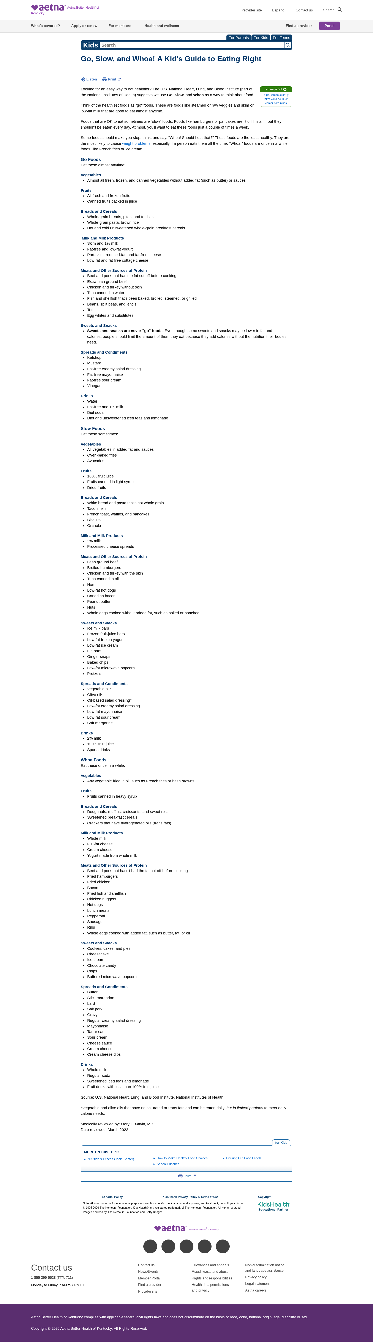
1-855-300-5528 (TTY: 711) (52, 1277)
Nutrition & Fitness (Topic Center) (110, 1159)
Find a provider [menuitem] (299, 26)
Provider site (252, 10)
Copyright (264, 1197)
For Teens (281, 38)
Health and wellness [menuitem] (162, 26)
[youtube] (223, 1246)
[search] (338, 9)
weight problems (136, 143)
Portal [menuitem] (329, 26)
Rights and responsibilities (212, 1278)
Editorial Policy (112, 1197)
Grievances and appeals (210, 1265)
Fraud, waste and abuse (210, 1271)
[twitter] (186, 1246)
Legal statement (257, 1283)
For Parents (239, 38)
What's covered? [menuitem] (45, 26)
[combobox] (192, 45)
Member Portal (149, 1278)
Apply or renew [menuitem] (84, 26)
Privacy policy (256, 1277)
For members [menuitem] (120, 26)
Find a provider (149, 1285)
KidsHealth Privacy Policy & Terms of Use (190, 1197)
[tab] (281, 1142)
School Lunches (168, 1164)
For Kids (261, 38)
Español (278, 10)
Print (112, 79)
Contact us (304, 10)
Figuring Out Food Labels (243, 1158)
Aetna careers (256, 1290)
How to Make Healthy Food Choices (182, 1158)
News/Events (148, 1271)
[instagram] (205, 1246)
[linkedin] (168, 1246)
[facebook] (150, 1246)
